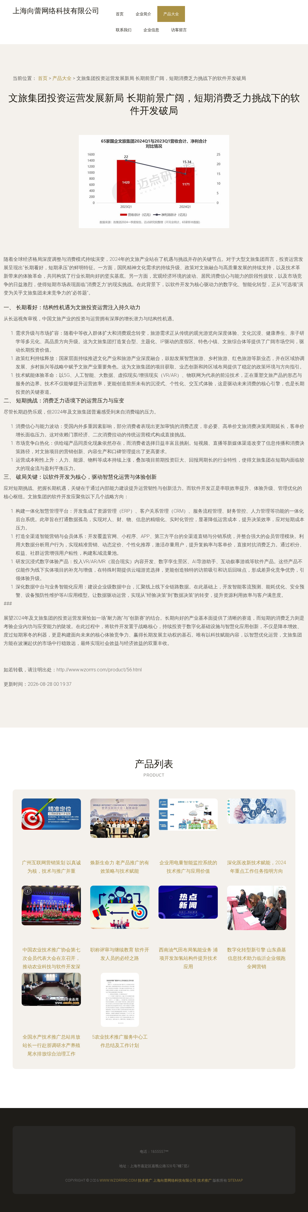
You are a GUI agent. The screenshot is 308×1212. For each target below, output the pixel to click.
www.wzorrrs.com (118, 1180)
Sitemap (235, 1180)
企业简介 (143, 14)
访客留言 (179, 30)
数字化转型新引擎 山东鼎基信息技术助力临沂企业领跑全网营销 (256, 958)
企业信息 (151, 30)
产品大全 (171, 14)
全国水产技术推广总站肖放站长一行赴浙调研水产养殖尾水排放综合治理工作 (51, 1045)
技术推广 (145, 1180)
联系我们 (123, 30)
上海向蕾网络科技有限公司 (174, 1180)
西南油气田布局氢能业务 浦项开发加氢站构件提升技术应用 (188, 958)
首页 (120, 14)
